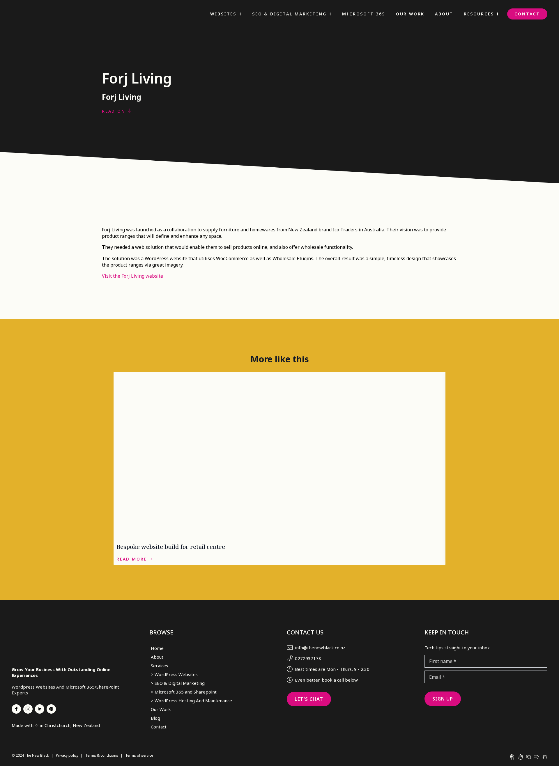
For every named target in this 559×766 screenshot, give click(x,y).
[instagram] (28, 709)
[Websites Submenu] (240, 14)
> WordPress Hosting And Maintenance (191, 700)
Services (159, 666)
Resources (479, 14)
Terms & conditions (102, 755)
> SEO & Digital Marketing (178, 683)
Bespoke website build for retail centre (170, 546)
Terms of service (139, 755)
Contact (527, 14)
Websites (223, 14)
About (444, 14)
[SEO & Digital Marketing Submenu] (330, 14)
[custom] (51, 709)
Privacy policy (67, 755)
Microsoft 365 (363, 14)
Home (157, 648)
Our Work (410, 14)
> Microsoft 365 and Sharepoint (184, 692)
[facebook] (16, 709)
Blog (155, 718)
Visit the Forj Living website (132, 276)
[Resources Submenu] (497, 14)
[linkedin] (39, 709)
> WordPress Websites (174, 674)
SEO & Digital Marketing (289, 14)
